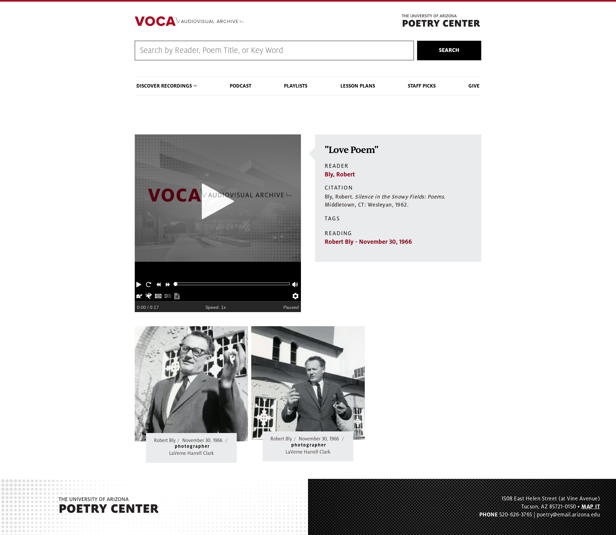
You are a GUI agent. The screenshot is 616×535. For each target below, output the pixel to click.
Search (449, 50)
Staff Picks (422, 86)
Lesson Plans (357, 86)
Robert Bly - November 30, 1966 (368, 242)
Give (474, 86)
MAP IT (590, 507)
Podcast (240, 86)
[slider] (176, 284)
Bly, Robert (340, 174)
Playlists (295, 86)
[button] (139, 284)
